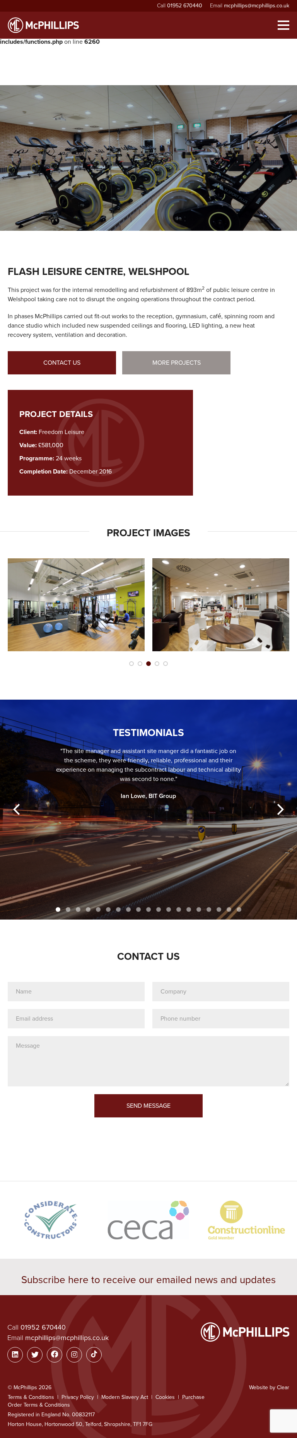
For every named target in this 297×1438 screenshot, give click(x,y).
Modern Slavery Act (124, 1397)
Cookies (165, 1397)
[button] (17, 809)
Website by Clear (269, 1387)
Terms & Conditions (31, 1397)
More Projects (176, 363)
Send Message (148, 1106)
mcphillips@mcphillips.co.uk (256, 5)
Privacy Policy (77, 1397)
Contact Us (61, 363)
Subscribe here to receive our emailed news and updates (148, 1280)
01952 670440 (184, 5)
